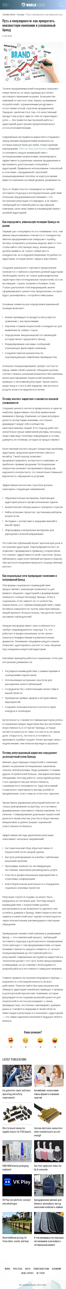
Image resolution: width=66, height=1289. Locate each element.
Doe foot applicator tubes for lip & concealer (48, 1167)
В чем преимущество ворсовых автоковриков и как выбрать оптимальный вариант (49, 1241)
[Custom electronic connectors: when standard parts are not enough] (49, 1114)
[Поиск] (60, 5)
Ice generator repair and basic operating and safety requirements (16, 1093)
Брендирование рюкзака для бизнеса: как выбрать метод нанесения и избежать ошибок (48, 1203)
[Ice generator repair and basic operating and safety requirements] (17, 1076)
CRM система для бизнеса (33, 148)
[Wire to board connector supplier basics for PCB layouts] (17, 1114)
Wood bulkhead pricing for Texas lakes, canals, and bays (15, 1239)
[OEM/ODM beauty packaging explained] (17, 1151)
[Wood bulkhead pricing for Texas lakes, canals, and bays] (17, 1223)
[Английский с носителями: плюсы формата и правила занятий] (49, 1076)
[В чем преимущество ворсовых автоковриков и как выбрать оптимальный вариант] (49, 1223)
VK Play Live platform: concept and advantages (16, 1201)
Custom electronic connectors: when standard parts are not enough (48, 1131)
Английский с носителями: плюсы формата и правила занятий (46, 1093)
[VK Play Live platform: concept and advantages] (17, 1185)
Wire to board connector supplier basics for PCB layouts (16, 1129)
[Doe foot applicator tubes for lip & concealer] (49, 1151)
